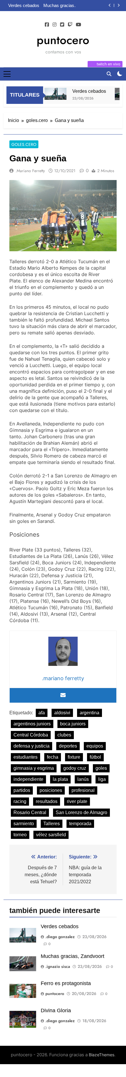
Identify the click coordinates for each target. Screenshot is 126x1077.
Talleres (51, 823)
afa (41, 712)
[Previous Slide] (110, 5)
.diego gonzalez (60, 937)
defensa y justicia (31, 745)
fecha (52, 757)
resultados (46, 801)
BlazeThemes (101, 1054)
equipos (94, 745)
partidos (21, 790)
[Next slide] (118, 5)
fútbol (95, 757)
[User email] (63, 695)
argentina (89, 712)
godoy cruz (74, 768)
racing (19, 801)
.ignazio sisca (57, 966)
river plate (77, 801)
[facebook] (47, 24)
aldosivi (62, 712)
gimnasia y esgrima (33, 768)
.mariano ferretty (30, 171)
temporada (80, 823)
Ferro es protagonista (66, 983)
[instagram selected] (54, 24)
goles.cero (23, 144)
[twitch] (70, 24)
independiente (28, 779)
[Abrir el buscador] (109, 73)
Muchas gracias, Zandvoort (59, 5)
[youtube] (78, 24)
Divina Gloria (56, 1010)
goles (101, 768)
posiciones (51, 790)
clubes (64, 734)
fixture (74, 757)
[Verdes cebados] (51, 94)
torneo (20, 834)
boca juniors (73, 723)
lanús (83, 779)
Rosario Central (29, 812)
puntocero (63, 40)
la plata (60, 779)
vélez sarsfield (51, 834)
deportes (68, 745)
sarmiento (23, 823)
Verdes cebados (23, 5)
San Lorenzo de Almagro (81, 812)
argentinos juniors (32, 723)
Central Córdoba (30, 734)
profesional (83, 790)
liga (102, 779)
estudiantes (25, 757)
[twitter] (62, 24)
